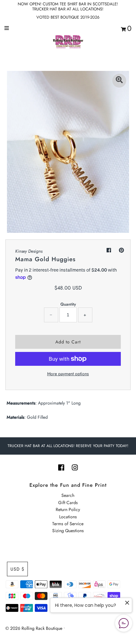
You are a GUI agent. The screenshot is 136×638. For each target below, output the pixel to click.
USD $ (17, 569)
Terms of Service (67, 523)
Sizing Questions (68, 530)
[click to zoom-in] (119, 81)
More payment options (68, 374)
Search (67, 495)
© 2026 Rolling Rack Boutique (34, 628)
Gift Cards (68, 502)
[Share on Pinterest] (121, 250)
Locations (68, 517)
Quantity (68, 304)
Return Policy (68, 509)
